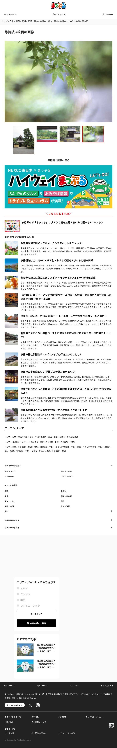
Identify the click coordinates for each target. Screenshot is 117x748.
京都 (24, 21)
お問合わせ (9, 722)
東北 (6, 496)
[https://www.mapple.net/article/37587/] (11, 333)
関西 (18, 21)
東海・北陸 (9, 501)
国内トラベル (10, 14)
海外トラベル (59, 14)
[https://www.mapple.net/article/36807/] (11, 371)
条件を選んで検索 (38, 623)
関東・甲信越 (66, 496)
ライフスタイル (67, 476)
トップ (4, 21)
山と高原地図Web (39, 733)
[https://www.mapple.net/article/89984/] (11, 277)
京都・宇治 (33, 21)
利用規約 (62, 716)
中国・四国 (9, 506)
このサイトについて (13, 716)
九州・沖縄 (65, 506)
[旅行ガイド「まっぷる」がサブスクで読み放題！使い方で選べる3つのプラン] (12, 226)
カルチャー (108, 14)
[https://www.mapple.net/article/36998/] (11, 354)
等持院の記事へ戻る (58, 160)
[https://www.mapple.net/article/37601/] (11, 243)
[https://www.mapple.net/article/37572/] (11, 389)
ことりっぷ (9, 733)
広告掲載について (39, 722)
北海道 (63, 491)
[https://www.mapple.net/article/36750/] (11, 260)
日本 (12, 21)
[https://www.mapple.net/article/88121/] (11, 295)
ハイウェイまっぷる (66, 733)
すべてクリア (36, 614)
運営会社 (35, 716)
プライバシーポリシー (94, 716)
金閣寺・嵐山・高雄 (49, 21)
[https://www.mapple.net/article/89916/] (11, 316)
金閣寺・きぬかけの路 (70, 21)
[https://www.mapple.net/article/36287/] (11, 410)
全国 (6, 491)
